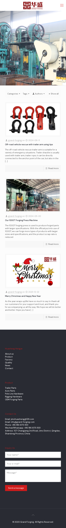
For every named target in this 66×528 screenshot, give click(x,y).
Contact (9, 368)
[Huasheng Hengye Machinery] (33, 5)
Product (9, 356)
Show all (55, 93)
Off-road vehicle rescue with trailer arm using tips (29, 144)
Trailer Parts (10, 388)
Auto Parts (10, 391)
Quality (8, 362)
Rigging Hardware (13, 396)
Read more (53, 168)
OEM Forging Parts (14, 399)
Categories (12, 93)
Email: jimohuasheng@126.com (19, 419)
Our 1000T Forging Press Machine (21, 220)
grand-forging (15, 140)
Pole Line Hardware (14, 393)
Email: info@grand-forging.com (20, 422)
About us (9, 354)
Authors (39, 93)
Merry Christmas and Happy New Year (23, 296)
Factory (8, 359)
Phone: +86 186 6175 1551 (16, 425)
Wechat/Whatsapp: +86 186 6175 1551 (23, 428)
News (7, 365)
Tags (25, 93)
